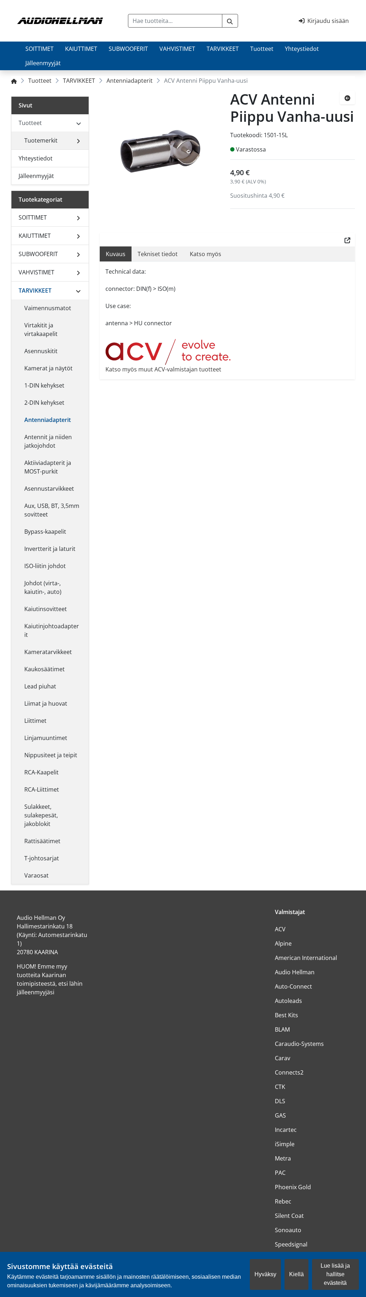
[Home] (14, 81)
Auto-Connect (293, 986)
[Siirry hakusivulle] (230, 21)
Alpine (283, 943)
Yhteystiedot (302, 49)
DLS (280, 1101)
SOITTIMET (39, 49)
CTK (280, 1087)
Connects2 (289, 1072)
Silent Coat (289, 1216)
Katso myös (205, 254)
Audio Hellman (295, 972)
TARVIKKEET (223, 49)
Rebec (283, 1201)
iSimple (285, 1144)
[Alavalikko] (78, 140)
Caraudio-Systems (299, 1044)
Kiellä (296, 1274)
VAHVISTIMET (177, 49)
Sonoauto (288, 1230)
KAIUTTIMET (81, 49)
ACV (280, 929)
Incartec (286, 1130)
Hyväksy (265, 1274)
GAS (280, 1115)
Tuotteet (261, 49)
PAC (280, 1173)
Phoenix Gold (293, 1187)
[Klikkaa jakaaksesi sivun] (347, 239)
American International (306, 958)
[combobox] (175, 21)
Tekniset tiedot (158, 254)
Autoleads (288, 1001)
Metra (283, 1158)
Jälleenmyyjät (43, 63)
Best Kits (286, 1015)
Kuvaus (115, 254)
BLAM (282, 1029)
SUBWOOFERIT (128, 49)
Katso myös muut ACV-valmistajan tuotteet (163, 369)
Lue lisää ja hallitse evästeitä (335, 1274)
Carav (282, 1058)
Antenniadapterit (130, 81)
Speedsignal (291, 1244)
